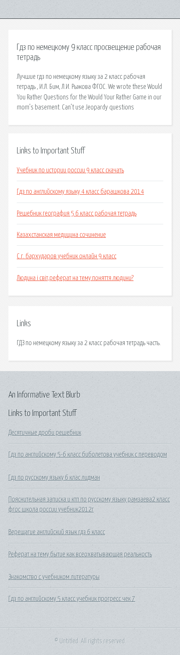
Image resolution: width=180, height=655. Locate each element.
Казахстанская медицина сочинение (61, 234)
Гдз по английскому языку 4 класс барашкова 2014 (80, 191)
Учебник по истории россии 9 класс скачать (70, 170)
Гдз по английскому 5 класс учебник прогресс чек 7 (71, 598)
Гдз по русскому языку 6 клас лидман (54, 477)
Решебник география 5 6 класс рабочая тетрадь (76, 213)
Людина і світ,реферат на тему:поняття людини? (75, 278)
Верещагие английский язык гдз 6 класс (56, 532)
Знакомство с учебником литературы (54, 577)
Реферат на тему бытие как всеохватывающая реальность (80, 554)
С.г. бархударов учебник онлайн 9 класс (66, 256)
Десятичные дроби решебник (44, 432)
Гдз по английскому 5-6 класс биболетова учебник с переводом (87, 454)
